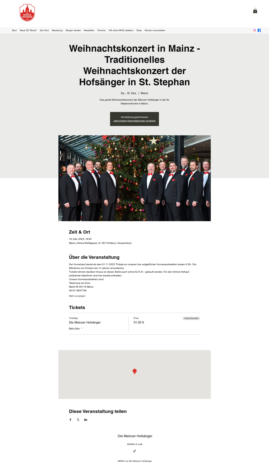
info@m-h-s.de (134, 444)
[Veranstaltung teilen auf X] (78, 419)
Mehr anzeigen (77, 295)
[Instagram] (254, 30)
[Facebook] (259, 30)
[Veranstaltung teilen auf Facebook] (70, 419)
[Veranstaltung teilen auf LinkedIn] (85, 419)
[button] (255, 10)
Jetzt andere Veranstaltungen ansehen (134, 120)
